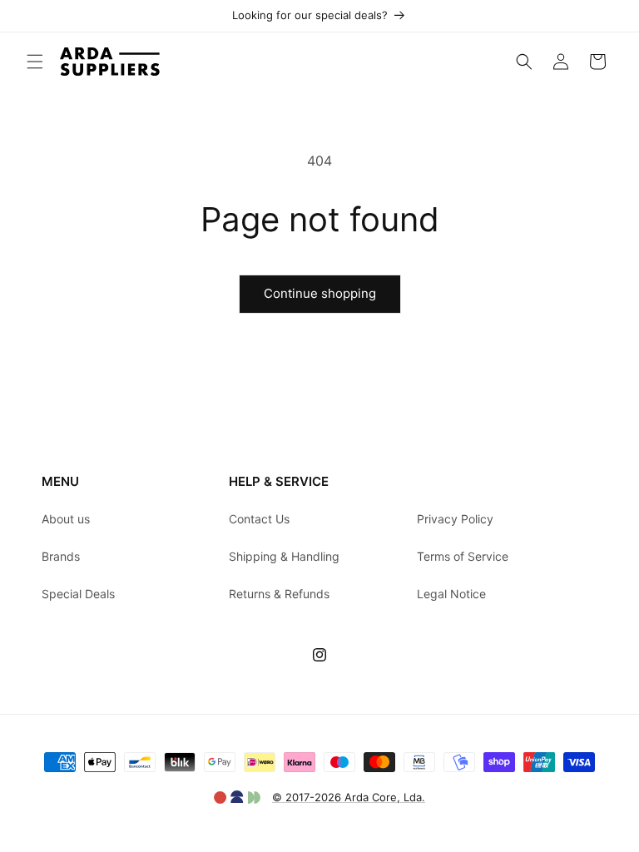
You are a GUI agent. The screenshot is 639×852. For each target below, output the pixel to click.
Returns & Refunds (279, 594)
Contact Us (259, 519)
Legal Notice (451, 594)
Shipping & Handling (284, 556)
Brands (61, 556)
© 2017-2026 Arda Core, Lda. (348, 797)
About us (66, 519)
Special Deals (78, 594)
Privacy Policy (455, 519)
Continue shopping (320, 293)
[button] (35, 61)
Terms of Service (462, 556)
